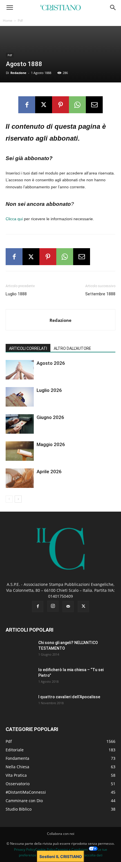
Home (7, 20)
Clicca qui (14, 219)
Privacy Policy (24, 849)
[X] (43, 104)
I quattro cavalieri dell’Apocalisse (69, 697)
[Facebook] (26, 104)
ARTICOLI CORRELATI (28, 348)
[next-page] (18, 499)
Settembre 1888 (100, 293)
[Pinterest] (60, 104)
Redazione (18, 73)
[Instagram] (53, 606)
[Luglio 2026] (20, 397)
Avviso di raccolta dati (85, 855)
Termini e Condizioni (72, 849)
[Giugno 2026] (20, 424)
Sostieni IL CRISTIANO (60, 856)
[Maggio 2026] (20, 451)
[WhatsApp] (77, 104)
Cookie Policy (45, 849)
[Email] (94, 104)
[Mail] (68, 606)
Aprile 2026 (49, 471)
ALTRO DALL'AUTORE (72, 348)
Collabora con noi (60, 833)
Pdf (20, 20)
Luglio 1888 (16, 293)
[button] (10, 7)
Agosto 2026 (51, 363)
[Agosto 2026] (20, 369)
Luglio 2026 (49, 390)
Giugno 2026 (50, 417)
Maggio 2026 (51, 444)
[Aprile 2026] (20, 478)
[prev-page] (9, 499)
